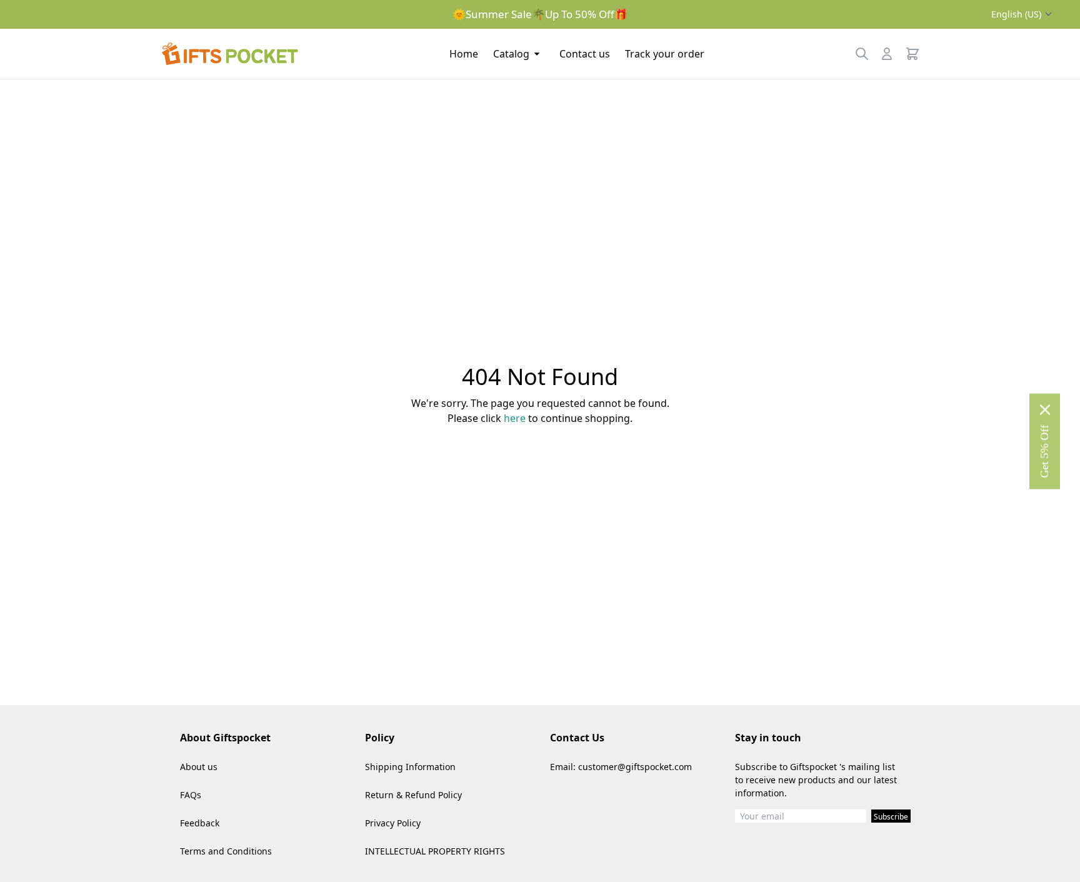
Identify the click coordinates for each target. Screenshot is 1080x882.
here (515, 418)
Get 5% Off (1044, 451)
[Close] (1045, 409)
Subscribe (891, 816)
